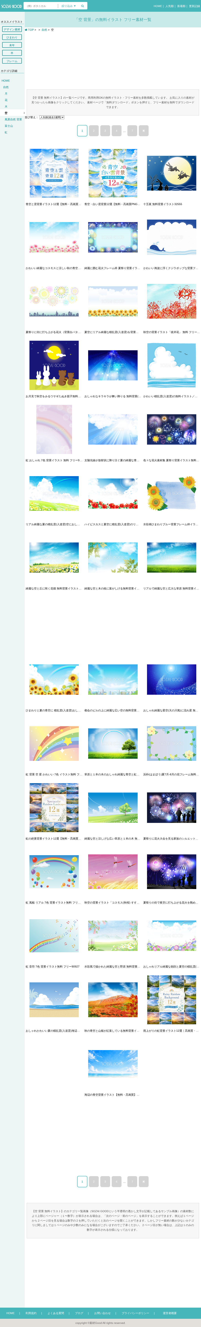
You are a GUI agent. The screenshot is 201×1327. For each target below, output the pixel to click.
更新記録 (194, 6)
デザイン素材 (12, 29)
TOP (30, 29)
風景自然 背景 (13, 119)
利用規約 (31, 1313)
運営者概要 (168, 1313)
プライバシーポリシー (135, 1313)
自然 (6, 87)
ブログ (79, 1313)
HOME (158, 6)
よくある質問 (56, 1313)
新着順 (181, 6)
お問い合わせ (102, 1313)
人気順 (169, 6)
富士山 (9, 125)
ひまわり (11, 37)
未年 (12, 45)
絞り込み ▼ (69, 6)
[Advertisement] (113, 60)
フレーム (11, 61)
